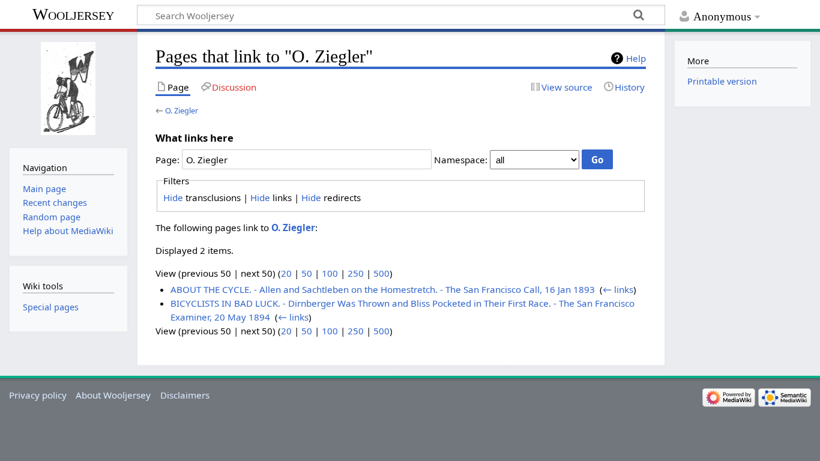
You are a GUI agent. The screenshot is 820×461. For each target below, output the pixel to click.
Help (636, 58)
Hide (173, 197)
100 (330, 273)
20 (286, 273)
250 (356, 273)
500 (381, 273)
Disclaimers (185, 395)
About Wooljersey (113, 395)
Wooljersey (73, 14)
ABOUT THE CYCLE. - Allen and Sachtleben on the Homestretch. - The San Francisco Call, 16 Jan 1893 (382, 289)
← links (618, 289)
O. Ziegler (181, 110)
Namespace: (460, 160)
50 (306, 273)
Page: (167, 160)
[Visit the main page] (68, 88)
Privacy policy (38, 395)
